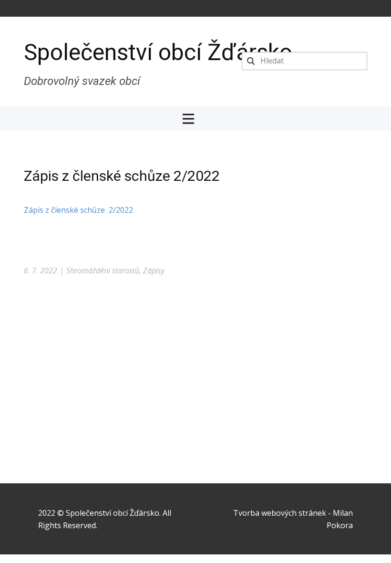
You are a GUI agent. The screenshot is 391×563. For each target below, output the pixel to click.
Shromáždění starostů (102, 270)
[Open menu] (195, 118)
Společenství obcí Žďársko (158, 52)
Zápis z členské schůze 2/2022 (78, 210)
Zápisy (154, 270)
